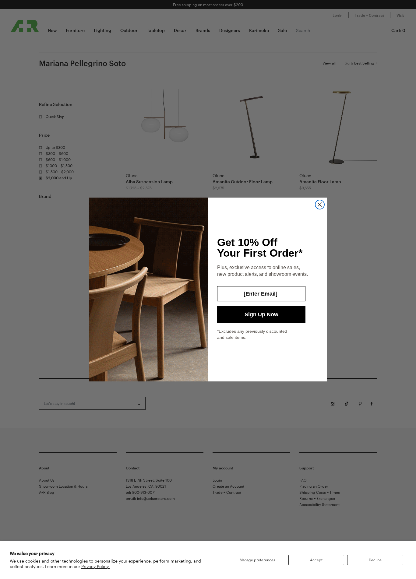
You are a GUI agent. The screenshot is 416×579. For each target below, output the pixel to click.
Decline (375, 560)
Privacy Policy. (95, 566)
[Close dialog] (319, 204)
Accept (316, 560)
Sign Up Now (261, 314)
